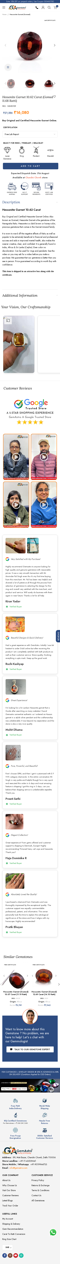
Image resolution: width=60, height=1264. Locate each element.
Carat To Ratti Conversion (13, 1234)
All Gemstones (38, 1200)
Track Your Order (10, 1205)
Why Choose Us (9, 1185)
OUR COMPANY (10, 1175)
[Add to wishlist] (54, 96)
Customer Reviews (10, 1195)
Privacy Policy (38, 1180)
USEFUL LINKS (9, 1213)
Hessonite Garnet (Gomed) (20, 14)
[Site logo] (17, 7)
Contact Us (36, 1195)
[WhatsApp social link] (21, 1255)
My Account (7, 1218)
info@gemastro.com (18, 1167)
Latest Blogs (7, 1200)
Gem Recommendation (12, 1228)
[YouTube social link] (15, 1255)
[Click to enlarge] (8, 67)
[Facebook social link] (4, 1255)
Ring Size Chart (9, 1239)
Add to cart (30, 166)
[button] (5, 45)
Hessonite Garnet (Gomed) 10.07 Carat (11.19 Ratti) (15, 993)
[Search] (49, 7)
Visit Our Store (9, 1190)
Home (4, 14)
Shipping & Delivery (11, 1223)
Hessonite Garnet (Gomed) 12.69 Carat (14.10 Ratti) (44, 993)
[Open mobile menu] (4, 7)
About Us (6, 1180)
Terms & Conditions (40, 1190)
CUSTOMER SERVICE (42, 1175)
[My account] (43, 7)
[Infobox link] (15, 1104)
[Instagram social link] (10, 1255)
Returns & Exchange (40, 1185)
